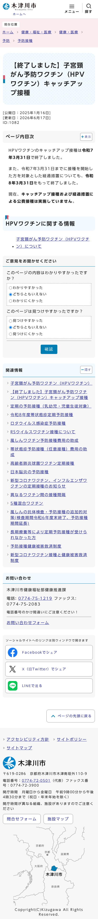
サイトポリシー (72, 739)
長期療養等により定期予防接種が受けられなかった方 (48, 535)
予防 (6, 40)
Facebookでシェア (40, 652)
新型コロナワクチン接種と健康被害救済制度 (48, 557)
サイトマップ (19, 748)
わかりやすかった (28, 287)
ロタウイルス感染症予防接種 (38, 423)
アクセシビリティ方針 (28, 739)
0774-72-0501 (36, 780)
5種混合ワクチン (26, 503)
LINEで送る (32, 685)
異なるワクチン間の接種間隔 (38, 495)
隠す (88, 369)
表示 (88, 136)
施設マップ (58, 819)
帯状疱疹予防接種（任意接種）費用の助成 (48, 452)
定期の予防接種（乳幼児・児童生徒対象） (50, 406)
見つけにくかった (28, 334)
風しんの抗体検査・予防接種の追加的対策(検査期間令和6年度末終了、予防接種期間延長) (49, 517)
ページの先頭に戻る (75, 716)
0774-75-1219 (35, 598)
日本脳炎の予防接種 (29, 472)
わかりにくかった (28, 301)
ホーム (8, 32)
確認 (49, 349)
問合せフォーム (22, 819)
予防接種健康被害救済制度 (36, 546)
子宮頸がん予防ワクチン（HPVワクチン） (50, 383)
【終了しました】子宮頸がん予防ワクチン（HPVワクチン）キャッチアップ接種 (49, 394)
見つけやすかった (28, 321)
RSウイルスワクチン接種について (43, 432)
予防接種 (25, 40)
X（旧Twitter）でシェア (44, 669)
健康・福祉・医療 (36, 32)
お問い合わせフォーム (28, 623)
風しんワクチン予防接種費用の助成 (44, 440)
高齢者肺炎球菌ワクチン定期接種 (42, 463)
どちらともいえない (30, 294)
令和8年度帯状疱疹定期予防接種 (41, 415)
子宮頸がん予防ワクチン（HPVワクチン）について (53, 242)
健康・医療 (68, 32)
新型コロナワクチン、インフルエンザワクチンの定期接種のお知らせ (48, 483)
